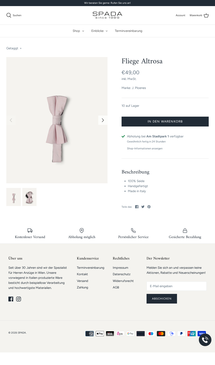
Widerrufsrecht (123, 281)
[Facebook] (10, 299)
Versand (82, 281)
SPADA (22, 332)
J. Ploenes (139, 88)
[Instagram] (18, 299)
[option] (57, 120)
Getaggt (14, 48)
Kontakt (82, 274)
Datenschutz (121, 274)
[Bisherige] (11, 120)
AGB (116, 287)
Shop (76, 31)
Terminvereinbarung (128, 31)
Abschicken (162, 298)
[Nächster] (103, 120)
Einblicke (97, 31)
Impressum (120, 268)
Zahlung (82, 287)
